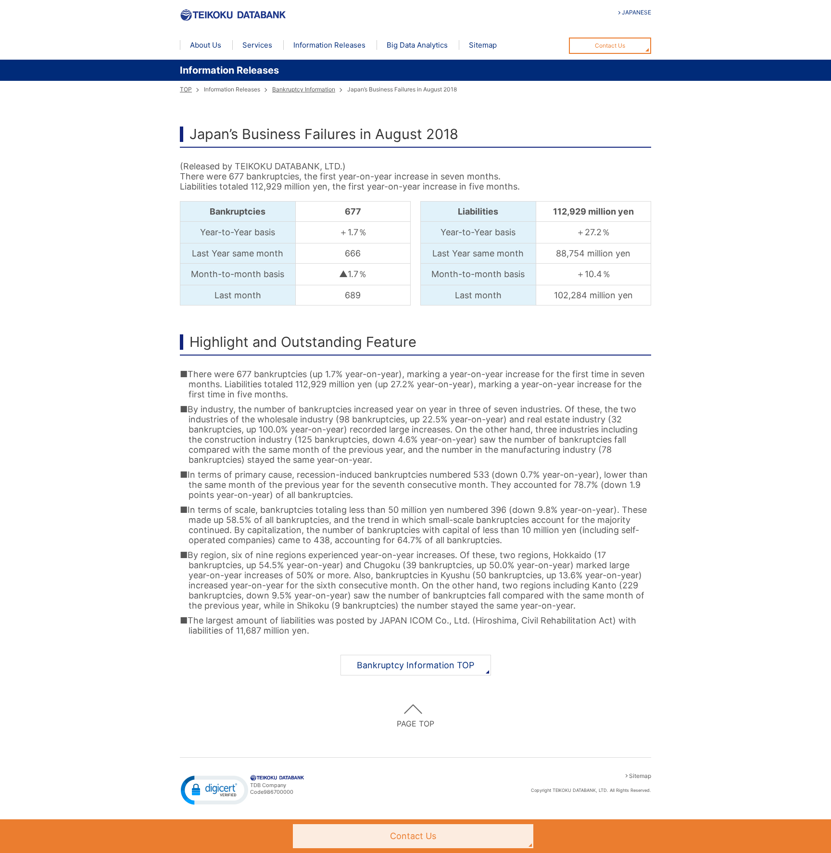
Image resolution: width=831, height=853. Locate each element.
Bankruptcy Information (303, 89)
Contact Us (610, 45)
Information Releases (329, 45)
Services (257, 45)
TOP (186, 89)
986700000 (278, 792)
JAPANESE (636, 12)
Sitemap (483, 45)
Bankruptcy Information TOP (415, 665)
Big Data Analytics (417, 45)
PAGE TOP (415, 723)
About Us (205, 45)
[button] (214, 789)
